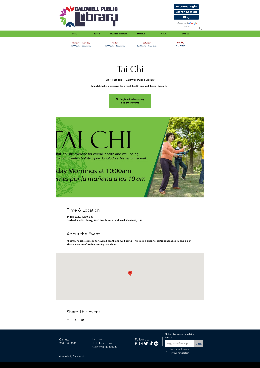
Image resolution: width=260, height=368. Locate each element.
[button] (97, 34)
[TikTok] (151, 343)
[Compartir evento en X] (75, 320)
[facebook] (136, 343)
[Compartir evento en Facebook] (68, 320)
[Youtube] (156, 343)
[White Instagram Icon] (141, 343)
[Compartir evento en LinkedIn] (82, 320)
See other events (130, 102)
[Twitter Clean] (146, 343)
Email (168, 337)
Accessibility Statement (71, 356)
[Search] (200, 28)
